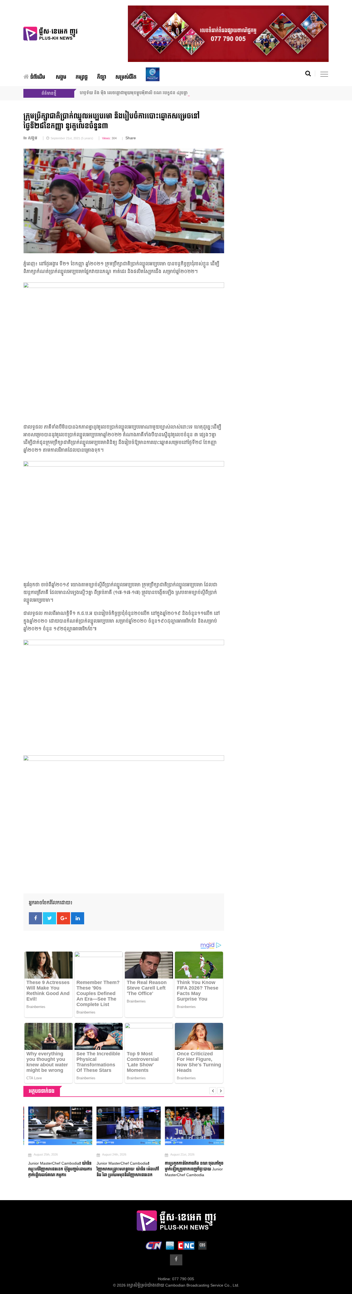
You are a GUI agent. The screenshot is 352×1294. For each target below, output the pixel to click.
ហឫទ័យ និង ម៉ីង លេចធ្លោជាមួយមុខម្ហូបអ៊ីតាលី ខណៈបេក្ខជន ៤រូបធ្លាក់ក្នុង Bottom (144, 93)
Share (130, 138)
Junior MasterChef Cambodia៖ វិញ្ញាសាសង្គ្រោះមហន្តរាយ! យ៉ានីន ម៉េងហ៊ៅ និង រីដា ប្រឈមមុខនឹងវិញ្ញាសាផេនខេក (123, 1169)
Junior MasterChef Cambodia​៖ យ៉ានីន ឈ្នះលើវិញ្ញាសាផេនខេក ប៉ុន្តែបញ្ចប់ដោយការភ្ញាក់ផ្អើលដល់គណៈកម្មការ (55, 1169)
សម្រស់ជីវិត (126, 77)
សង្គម (61, 77)
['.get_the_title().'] (55, 1126)
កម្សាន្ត (82, 77)
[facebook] (176, 1259)
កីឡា (101, 77)
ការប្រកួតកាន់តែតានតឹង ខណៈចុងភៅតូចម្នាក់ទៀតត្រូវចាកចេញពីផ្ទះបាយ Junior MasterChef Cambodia (189, 1169)
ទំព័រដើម (37, 77)
